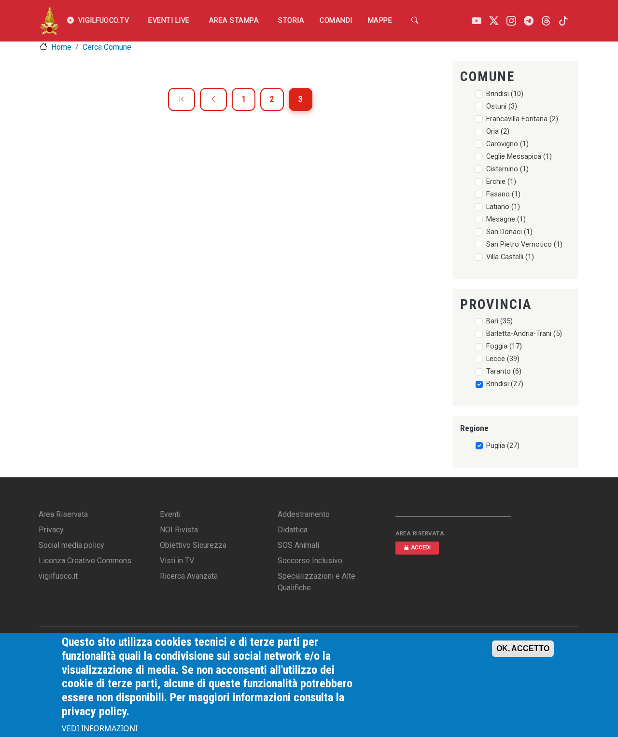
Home (61, 47)
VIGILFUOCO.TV (103, 20)
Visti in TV (177, 560)
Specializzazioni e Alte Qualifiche (316, 581)
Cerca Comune (107, 47)
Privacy (51, 529)
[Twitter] (494, 21)
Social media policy (71, 545)
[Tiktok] (563, 21)
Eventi (170, 514)
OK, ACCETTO (522, 648)
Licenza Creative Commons (85, 560)
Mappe (380, 20)
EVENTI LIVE (169, 20)
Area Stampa (234, 20)
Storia (291, 20)
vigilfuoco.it (58, 576)
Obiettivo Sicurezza (193, 545)
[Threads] (546, 21)
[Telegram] (528, 21)
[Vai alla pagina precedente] (213, 99)
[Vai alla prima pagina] (181, 99)
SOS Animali (298, 545)
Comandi (336, 20)
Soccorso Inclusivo (310, 560)
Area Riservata (63, 514)
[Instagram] (511, 21)
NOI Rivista (179, 529)
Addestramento (304, 514)
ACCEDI (421, 547)
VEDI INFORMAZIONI (100, 728)
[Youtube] (476, 21)
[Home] (49, 20)
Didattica (293, 529)
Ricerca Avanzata (189, 576)
